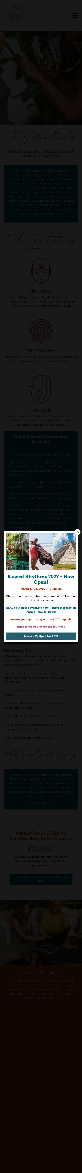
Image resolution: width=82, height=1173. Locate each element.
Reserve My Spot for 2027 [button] (41, 636)
